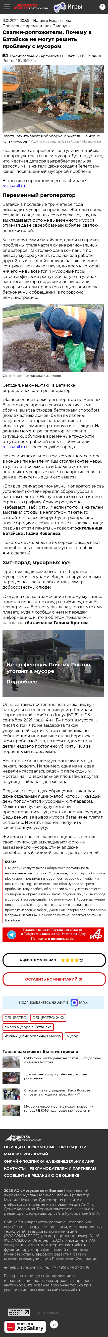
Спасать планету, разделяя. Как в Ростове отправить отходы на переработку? (57, 1092)
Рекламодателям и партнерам (63, 1168)
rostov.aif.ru (14, 446)
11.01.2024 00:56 (16, 20)
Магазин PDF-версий (26, 1154)
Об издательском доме (29, 1147)
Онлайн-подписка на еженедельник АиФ (49, 1161)
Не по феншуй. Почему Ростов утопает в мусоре (48, 668)
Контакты (15, 1168)
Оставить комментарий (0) (54, 979)
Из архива (91, 141)
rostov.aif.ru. (14, 186)
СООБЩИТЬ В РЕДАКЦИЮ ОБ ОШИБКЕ (41, 1175)
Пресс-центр (72, 1147)
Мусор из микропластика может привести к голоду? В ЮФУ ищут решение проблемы (58, 1108)
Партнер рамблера (47, 1312)
